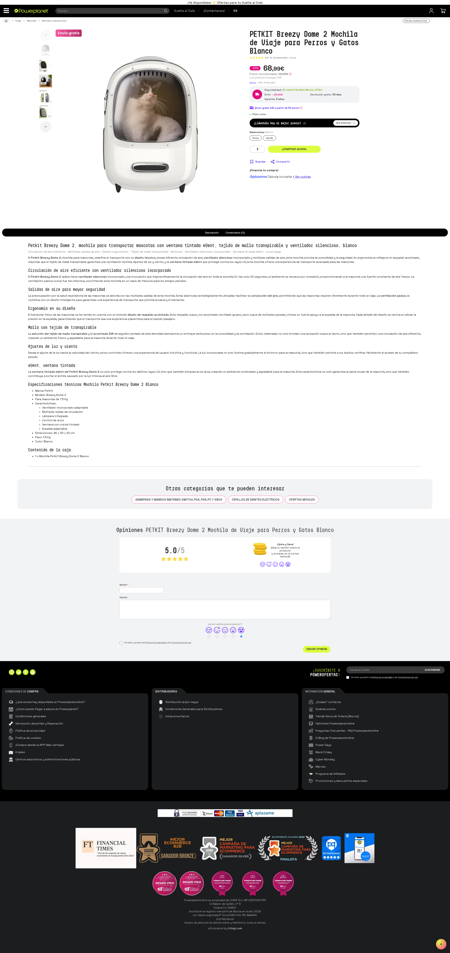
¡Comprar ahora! (294, 149)
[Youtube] (33, 672)
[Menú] (6, 10)
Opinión (123, 597)
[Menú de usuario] (431, 11)
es (235, 11)
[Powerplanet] (6, 21)
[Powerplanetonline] (31, 11)
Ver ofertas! (343, 123)
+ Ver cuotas (301, 177)
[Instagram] (11, 672)
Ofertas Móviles (302, 499)
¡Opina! (292, 57)
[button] (45, 35)
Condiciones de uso (181, 642)
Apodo (124, 584)
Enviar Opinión (316, 649)
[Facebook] (25, 672)
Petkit (253, 82)
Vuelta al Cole (184, 11)
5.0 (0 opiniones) (276, 57)
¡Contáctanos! (214, 11)
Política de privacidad (155, 642)
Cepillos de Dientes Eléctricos (255, 499)
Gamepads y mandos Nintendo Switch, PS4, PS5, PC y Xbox (178, 499)
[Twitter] (18, 672)
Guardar (260, 161)
